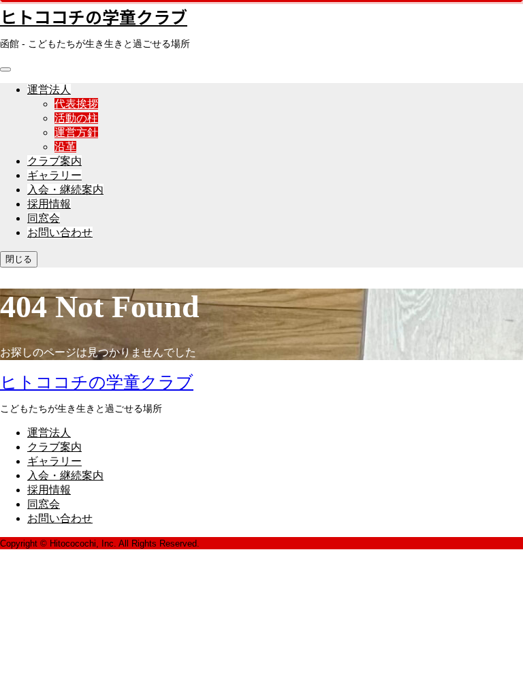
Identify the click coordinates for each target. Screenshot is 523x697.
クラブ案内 (54, 161)
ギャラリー (54, 175)
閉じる (18, 259)
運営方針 (76, 132)
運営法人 (49, 89)
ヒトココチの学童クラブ (93, 16)
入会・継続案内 (65, 189)
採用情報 (49, 204)
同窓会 (43, 218)
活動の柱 (76, 118)
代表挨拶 (76, 104)
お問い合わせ (60, 232)
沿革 (65, 146)
